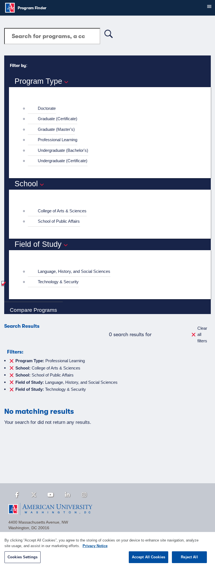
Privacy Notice (95, 546)
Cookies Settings (23, 557)
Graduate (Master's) (56, 129)
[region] (107, 549)
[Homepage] (107, 509)
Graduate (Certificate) (57, 118)
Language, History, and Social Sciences (74, 271)
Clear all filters (202, 334)
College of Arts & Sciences (62, 210)
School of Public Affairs (59, 221)
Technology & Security (58, 281)
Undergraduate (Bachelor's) (63, 150)
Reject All (189, 557)
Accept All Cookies (148, 557)
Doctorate (47, 108)
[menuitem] (112, 108)
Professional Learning (57, 139)
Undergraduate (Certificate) (62, 160)
